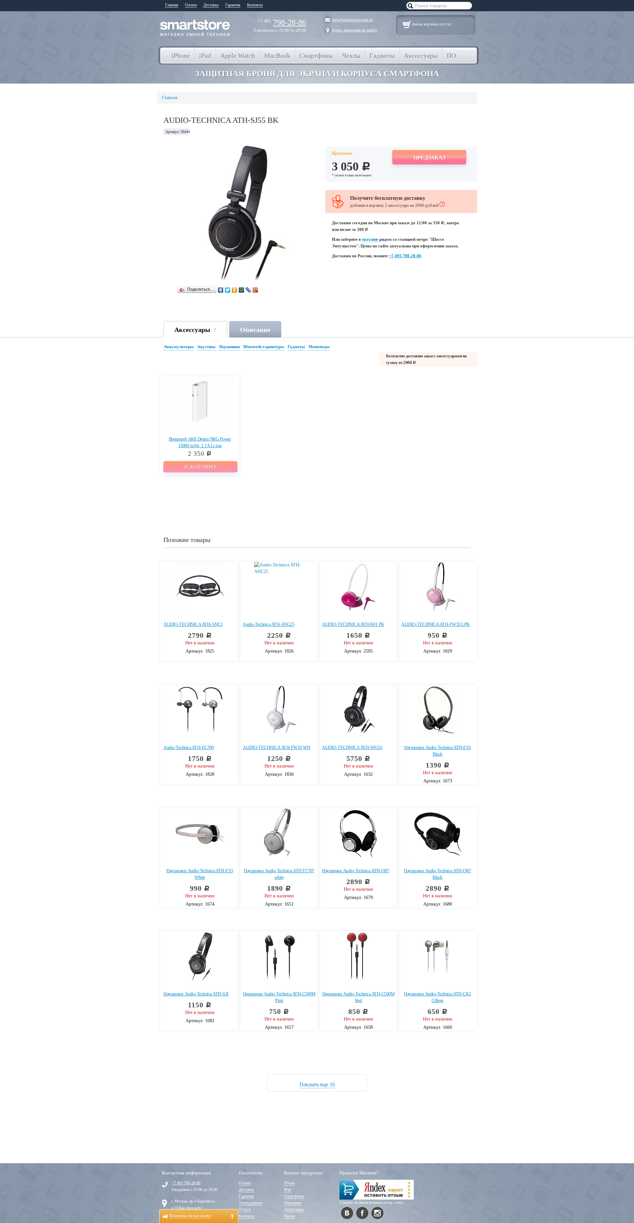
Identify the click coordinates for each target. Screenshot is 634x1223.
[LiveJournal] (248, 290)
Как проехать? (190, 1207)
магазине (370, 239)
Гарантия (232, 5)
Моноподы (319, 346)
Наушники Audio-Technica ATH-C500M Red (358, 997)
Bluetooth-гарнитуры (263, 346)
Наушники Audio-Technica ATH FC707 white (279, 874)
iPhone (289, 1183)
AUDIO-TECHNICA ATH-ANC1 (193, 624)
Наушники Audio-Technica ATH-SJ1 (196, 993)
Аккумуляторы (179, 346)
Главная (171, 5)
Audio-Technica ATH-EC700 (188, 747)
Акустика (206, 346)
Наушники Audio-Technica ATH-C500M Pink (279, 997)
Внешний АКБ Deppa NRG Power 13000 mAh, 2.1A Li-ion (200, 442)
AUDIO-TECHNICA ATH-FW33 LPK (435, 624)
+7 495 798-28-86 (405, 255)
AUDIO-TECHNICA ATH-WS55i (352, 747)
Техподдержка (251, 1203)
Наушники (229, 346)
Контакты (255, 5)
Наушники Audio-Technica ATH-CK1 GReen (437, 997)
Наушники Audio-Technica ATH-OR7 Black (437, 874)
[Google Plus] (255, 290)
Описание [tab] (255, 329)
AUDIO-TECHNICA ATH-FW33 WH (276, 747)
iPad (287, 1189)
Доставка (211, 5)
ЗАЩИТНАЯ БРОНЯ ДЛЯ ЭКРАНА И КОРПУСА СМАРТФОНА (317, 73)
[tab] (179, 347)
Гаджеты (296, 346)
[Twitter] (227, 290)
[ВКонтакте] (220, 290)
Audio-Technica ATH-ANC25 (268, 624)
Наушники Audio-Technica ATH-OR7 (355, 870)
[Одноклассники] (234, 290)
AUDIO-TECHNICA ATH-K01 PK (353, 624)
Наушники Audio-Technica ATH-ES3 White (199, 874)
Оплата (191, 5)
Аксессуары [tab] (195, 329)
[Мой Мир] (241, 290)
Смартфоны (294, 1196)
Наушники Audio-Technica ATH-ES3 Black (437, 751)
